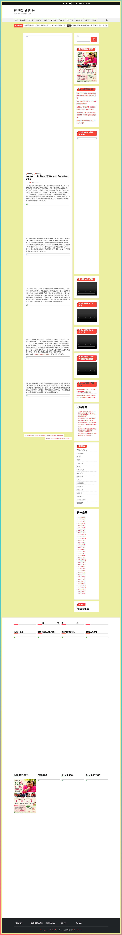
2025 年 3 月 (81, 553)
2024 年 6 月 (81, 572)
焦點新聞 (61, 20)
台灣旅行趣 (80, 486)
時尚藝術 (53, 20)
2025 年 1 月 (81, 557)
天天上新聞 (80, 480)
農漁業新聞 (70, 20)
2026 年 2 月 (81, 530)
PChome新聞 (80, 470)
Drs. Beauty (80, 496)
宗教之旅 (30, 20)
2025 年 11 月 (82, 536)
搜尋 (78, 36)
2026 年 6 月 (81, 521)
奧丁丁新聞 (80, 473)
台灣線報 (79, 493)
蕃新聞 (78, 466)
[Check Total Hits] (83, 608)
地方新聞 (22, 20)
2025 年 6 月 (81, 547)
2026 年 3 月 (81, 528)
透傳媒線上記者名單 (37, 923)
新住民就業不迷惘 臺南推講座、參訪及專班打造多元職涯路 (89, 25)
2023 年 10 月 (82, 589)
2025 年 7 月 (81, 545)
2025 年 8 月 (81, 543)
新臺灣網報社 (89, 89)
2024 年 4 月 (81, 577)
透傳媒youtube (50, 923)
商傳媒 (78, 456)
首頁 (16, 20)
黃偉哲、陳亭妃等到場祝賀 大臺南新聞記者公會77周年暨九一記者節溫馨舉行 (41, 25)
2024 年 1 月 (81, 583)
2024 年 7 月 (81, 570)
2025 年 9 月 (81, 540)
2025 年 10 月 (82, 538)
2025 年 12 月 (82, 534)
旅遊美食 (46, 20)
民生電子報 (80, 463)
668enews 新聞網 (81, 499)
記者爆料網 (80, 476)
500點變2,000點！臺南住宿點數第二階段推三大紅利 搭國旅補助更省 (87, 425)
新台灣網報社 (80, 453)
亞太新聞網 (80, 503)
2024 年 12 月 (82, 560)
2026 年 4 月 (81, 526)
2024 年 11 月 (82, 562)
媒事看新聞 (80, 489)
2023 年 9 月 (81, 592)
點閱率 (94, 20)
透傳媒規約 (18, 923)
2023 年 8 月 (81, 594)
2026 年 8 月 (81, 517)
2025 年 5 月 (81, 549)
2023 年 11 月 (82, 587)
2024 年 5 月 (81, 575)
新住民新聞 (79, 20)
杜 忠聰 (28, 182)
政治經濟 (38, 20)
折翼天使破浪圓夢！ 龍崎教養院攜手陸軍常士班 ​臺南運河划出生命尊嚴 (86, 96)
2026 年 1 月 (81, 532)
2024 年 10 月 (82, 564)
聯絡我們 (87, 20)
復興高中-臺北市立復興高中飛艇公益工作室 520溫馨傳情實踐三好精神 (86, 115)
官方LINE (79, 923)
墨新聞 (78, 460)
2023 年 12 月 (82, 585)
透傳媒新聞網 (24, 10)
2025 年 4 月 (81, 551)
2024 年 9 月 (81, 566)
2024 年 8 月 (81, 568)
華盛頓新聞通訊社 (82, 450)
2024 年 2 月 (81, 581)
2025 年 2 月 (81, 555)
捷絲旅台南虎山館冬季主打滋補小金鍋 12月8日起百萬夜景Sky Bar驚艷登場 (45, 435)
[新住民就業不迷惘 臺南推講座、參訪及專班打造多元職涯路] (69, 25)
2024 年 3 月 (81, 579)
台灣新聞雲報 (80, 483)
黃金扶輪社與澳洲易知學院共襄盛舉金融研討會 (57, 438)
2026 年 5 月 (81, 523)
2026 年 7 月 (81, 519)
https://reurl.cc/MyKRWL (42, 354)
